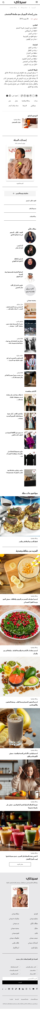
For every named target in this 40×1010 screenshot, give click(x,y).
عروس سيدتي (34, 938)
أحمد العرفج (20, 276)
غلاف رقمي (15, 943)
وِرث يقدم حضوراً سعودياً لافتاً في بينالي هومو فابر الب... (14, 376)
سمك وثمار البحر (13, 105)
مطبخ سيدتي (34, 919)
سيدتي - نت (34, 19)
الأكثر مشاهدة (30, 391)
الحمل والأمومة (14, 974)
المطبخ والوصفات (13, 970)
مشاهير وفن (33, 970)
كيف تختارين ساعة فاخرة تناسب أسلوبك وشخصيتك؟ (14, 471)
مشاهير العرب (19, 321)
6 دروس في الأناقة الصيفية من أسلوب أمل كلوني (14, 433)
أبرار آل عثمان (19, 248)
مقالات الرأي (32, 229)
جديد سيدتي (31, 300)
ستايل (36, 928)
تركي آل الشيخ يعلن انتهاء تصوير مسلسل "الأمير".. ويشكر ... (14, 325)
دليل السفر (34, 948)
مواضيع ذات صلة (30, 493)
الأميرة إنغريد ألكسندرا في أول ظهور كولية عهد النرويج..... (14, 359)
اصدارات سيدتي (33, 943)
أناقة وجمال (33, 974)
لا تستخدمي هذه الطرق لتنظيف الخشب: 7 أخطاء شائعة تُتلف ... (14, 308)
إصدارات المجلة (20, 140)
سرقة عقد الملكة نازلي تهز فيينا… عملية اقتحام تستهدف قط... (14, 342)
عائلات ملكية (20, 356)
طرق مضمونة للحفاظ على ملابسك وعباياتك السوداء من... (14, 454)
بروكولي (33, 105)
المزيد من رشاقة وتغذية (27, 551)
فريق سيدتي (15, 933)
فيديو (36, 914)
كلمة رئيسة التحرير (22, 193)
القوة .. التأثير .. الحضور (31, 201)
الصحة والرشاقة (14, 967)
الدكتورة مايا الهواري (17, 261)
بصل (16, 101)
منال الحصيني (19, 287)
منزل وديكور (20, 304)
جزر (9, 101)
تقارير (36, 933)
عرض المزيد (20, 864)
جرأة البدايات (33, 216)
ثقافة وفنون (20, 338)
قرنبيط (25, 105)
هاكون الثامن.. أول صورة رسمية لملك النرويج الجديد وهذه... (14, 416)
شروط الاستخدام (34, 999)
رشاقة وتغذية (26, 101)
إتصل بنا (11, 999)
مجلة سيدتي (15, 914)
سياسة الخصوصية (24, 999)
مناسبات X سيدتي (14, 919)
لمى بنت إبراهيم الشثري (17, 235)
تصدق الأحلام (32, 209)
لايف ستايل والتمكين (31, 967)
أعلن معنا (17, 999)
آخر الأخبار (16, 948)
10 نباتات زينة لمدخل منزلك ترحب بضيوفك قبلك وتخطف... (14, 397)
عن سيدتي (16, 923)
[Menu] (37, 2)
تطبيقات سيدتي (14, 938)
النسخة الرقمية (20, 183)
